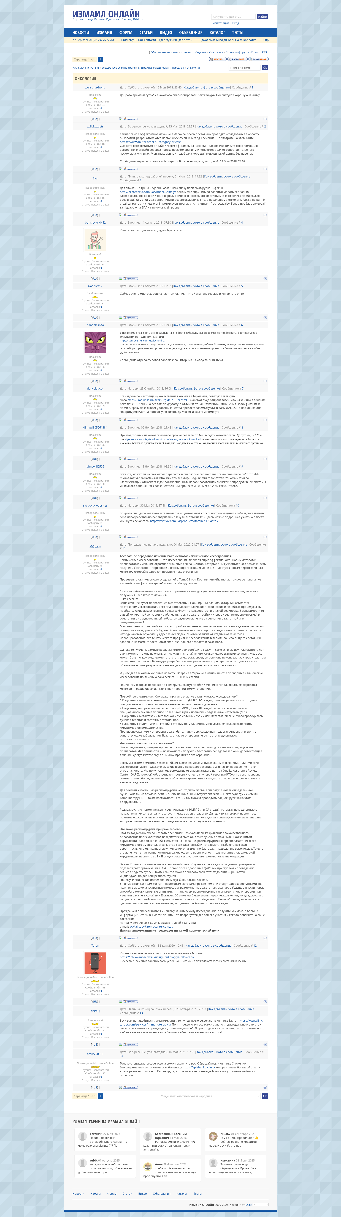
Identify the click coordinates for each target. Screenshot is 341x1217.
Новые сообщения (193, 52)
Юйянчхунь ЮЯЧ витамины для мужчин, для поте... (125, 40)
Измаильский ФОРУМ (85, 67)
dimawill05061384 (95, 427)
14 (121, 1056)
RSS (264, 52)
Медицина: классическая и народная (161, 67)
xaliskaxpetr (95, 126)
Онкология (193, 67)
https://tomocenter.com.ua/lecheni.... (142, 340)
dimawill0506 (95, 466)
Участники (216, 52)
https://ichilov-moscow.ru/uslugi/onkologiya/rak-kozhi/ (157, 957)
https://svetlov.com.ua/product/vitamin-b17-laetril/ (184, 521)
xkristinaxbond (95, 87)
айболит (95, 546)
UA (95, 119)
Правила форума (237, 52)
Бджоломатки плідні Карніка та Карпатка (196, 40)
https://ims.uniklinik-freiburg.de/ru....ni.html (157, 400)
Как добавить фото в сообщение (207, 87)
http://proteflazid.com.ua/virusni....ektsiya (148, 192)
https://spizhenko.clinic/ (199, 1067)
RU (95, 459)
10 (237, 505)
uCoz (248, 1205)
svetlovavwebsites (95, 505)
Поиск (255, 52)
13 (141, 1013)
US (95, 1044)
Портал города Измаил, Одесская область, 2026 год (108, 19)
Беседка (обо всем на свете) (119, 67)
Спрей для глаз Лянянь (248, 40)
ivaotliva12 (95, 286)
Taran (95, 946)
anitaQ (95, 1011)
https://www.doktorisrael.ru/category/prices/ (151, 142)
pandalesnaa (95, 325)
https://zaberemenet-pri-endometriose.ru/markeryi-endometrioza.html (163, 439)
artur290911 (95, 1054)
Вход (235, 23)
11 (124, 548)
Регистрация (220, 23)
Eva (95, 178)
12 (255, 946)
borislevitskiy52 (95, 222)
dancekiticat (95, 388)
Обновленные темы (164, 52)
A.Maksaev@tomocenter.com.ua (151, 927)
